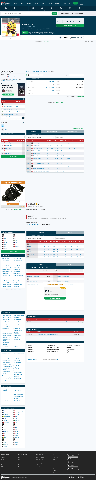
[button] (79, 8)
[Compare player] (76, 21)
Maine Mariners (5, 380)
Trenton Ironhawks (18, 372)
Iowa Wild (4, 344)
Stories (50, 3)
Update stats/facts (36, 75)
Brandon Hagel (13, 79)
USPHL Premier (49, 148)
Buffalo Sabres (5, 262)
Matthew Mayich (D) (8, 104)
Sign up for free (30, 224)
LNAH (16, 435)
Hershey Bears (5, 342)
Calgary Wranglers (6, 321)
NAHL (16, 237)
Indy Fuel (4, 373)
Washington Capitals (18, 284)
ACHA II (48, 166)
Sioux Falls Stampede (18, 396)
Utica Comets (16, 343)
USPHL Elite (49, 143)
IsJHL (17, 109)
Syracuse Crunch (17, 335)
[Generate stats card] (67, 21)
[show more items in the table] (23, 117)
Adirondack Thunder (6, 353)
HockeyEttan (18, 111)
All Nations (3, 466)
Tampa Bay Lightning (18, 275)
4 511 (67, 37)
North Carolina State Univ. (32, 29)
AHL (16, 114)
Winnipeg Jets (16, 286)
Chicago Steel (5, 392)
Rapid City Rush (17, 358)
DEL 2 (5, 439)
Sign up (75, 3)
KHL (16, 238)
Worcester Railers (17, 382)
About (54, 459)
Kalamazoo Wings (6, 377)
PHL (16, 422)
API (53, 466)
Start (27, 71)
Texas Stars (16, 337)
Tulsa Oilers (16, 376)
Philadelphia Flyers (17, 265)
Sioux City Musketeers (18, 394)
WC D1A (6, 444)
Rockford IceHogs (17, 326)
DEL (5, 437)
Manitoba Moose (17, 317)
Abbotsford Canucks (6, 315)
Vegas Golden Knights (18, 282)
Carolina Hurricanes (6, 265)
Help (54, 461)
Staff (70, 264)
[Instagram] (7, 72)
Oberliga (6, 441)
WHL (5, 244)
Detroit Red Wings (6, 275)
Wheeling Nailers (17, 378)
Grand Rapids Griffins (7, 333)
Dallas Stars (5, 273)
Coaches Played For (73, 131)
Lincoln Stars (5, 402)
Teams (21, 3)
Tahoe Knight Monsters (19, 368)
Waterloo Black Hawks (18, 402)
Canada (2, 459)
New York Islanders (18, 260)
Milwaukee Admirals (18, 319)
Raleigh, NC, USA (50, 87)
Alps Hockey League (19, 411)
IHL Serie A (17, 412)
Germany (3, 464)
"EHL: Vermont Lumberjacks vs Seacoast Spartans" (48, 334)
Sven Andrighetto (9, 143)
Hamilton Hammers (6, 335)
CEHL (16, 418)
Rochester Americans (18, 324)
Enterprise (55, 470)
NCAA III (17, 433)
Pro (70, 3)
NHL (5, 235)
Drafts (42, 3)
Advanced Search (78, 13)
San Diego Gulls (17, 328)
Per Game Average (51, 131)
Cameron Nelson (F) (8, 109)
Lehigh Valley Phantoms (19, 315)
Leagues (28, 3)
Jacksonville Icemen (6, 375)
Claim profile (48, 32)
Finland (2, 463)
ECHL (5, 238)
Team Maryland (36, 153)
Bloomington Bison (6, 358)
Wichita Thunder (17, 380)
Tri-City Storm (16, 398)
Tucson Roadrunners (18, 341)
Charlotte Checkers (6, 323)
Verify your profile (32, 359)
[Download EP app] (13, 89)
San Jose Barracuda (18, 330)
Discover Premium (55, 298)
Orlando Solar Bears (18, 357)
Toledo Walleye (17, 370)
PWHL (16, 444)
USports (17, 437)
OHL (5, 246)
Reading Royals (17, 360)
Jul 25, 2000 (51, 81)
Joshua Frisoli (11, 76)
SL (4, 435)
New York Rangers (17, 262)
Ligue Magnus (18, 414)
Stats (15, 3)
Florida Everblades (6, 362)
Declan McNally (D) (8, 106)
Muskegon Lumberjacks (19, 390)
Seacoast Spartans (37, 155)
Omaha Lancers (17, 392)
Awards (57, 3)
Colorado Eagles (5, 331)
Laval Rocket (5, 346)
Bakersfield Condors (6, 317)
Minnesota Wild (5, 282)
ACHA (43, 29)
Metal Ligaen (7, 422)
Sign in (81, 3)
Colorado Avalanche (6, 269)
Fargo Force (4, 399)
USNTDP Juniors (17, 400)
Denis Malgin (8, 148)
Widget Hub (55, 457)
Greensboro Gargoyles (7, 366)
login (38, 224)
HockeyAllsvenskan (8, 412)
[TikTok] (12, 72)
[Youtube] (10, 72)
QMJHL (5, 248)
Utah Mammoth (17, 279)
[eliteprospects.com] (5, 3)
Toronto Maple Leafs (18, 277)
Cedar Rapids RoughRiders (5, 389)
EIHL (16, 416)
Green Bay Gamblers (6, 401)
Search (54, 13)
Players (41, 264)
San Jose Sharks (17, 269)
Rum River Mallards (37, 148)
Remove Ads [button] (47, 41)
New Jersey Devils (17, 258)
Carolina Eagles (36, 143)
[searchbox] (29, 13)
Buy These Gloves (12, 204)
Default (33, 131)
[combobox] (29, 13)
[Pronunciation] (57, 21)
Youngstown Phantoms (19, 404)
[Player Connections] (64, 21)
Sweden (2, 457)
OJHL (17, 106)
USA (53, 90)
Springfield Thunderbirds (16, 333)
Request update (79, 96)
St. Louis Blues (17, 273)
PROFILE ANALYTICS (77, 37)
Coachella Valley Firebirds (5, 329)
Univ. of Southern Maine (38, 161)
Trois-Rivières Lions (18, 374)
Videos (36, 3)
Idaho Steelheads (6, 371)
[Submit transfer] (82, 21)
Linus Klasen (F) (7, 111)
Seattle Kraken (17, 271)
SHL (16, 240)
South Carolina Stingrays (17, 366)
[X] (5, 72)
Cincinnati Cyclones (6, 360)
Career (54, 472)
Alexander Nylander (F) (8, 114)
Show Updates (35, 32)
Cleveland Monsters (6, 326)
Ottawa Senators (17, 264)
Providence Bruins (17, 323)
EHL (5, 424)
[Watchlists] (60, 21)
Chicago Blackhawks (6, 267)
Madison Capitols (17, 389)
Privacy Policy (55, 463)
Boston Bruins (5, 260)
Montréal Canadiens (6, 284)
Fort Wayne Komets (6, 364)
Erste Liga (17, 420)
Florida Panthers (6, 279)
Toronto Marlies (17, 339)
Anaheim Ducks (5, 258)
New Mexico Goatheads (19, 353)
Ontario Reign (17, 321)
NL (15, 244)
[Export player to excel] (70, 21)
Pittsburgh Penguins (18, 267)
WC (5, 442)
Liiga (16, 242)
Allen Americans (5, 355)
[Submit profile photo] (79, 21)
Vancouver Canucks (18, 280)
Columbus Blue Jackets (7, 271)
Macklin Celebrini (9, 145)
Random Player (65, 13)
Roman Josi (7, 151)
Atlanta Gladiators (6, 357)
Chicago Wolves (5, 324)
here (57, 359)
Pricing (64, 3)
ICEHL (5, 446)
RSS (53, 468)
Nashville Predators (6, 286)
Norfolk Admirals (17, 355)
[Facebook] (2, 72)
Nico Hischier (8, 153)
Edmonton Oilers (6, 277)
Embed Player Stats (78, 128)
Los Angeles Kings (6, 280)
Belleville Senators (6, 319)
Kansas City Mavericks (7, 378)
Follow (25, 32)
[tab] (33, 131)
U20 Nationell (7, 414)
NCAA (17, 104)
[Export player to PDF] (73, 21)
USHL (16, 235)
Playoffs (68, 143)
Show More (13, 156)
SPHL (5, 240)
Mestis (5, 420)
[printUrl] (60, 37)
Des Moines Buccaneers (7, 394)
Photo (54, 464)
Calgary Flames (5, 264)
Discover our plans (70, 25)
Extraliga (17, 246)
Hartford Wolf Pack (6, 337)
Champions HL (7, 426)
